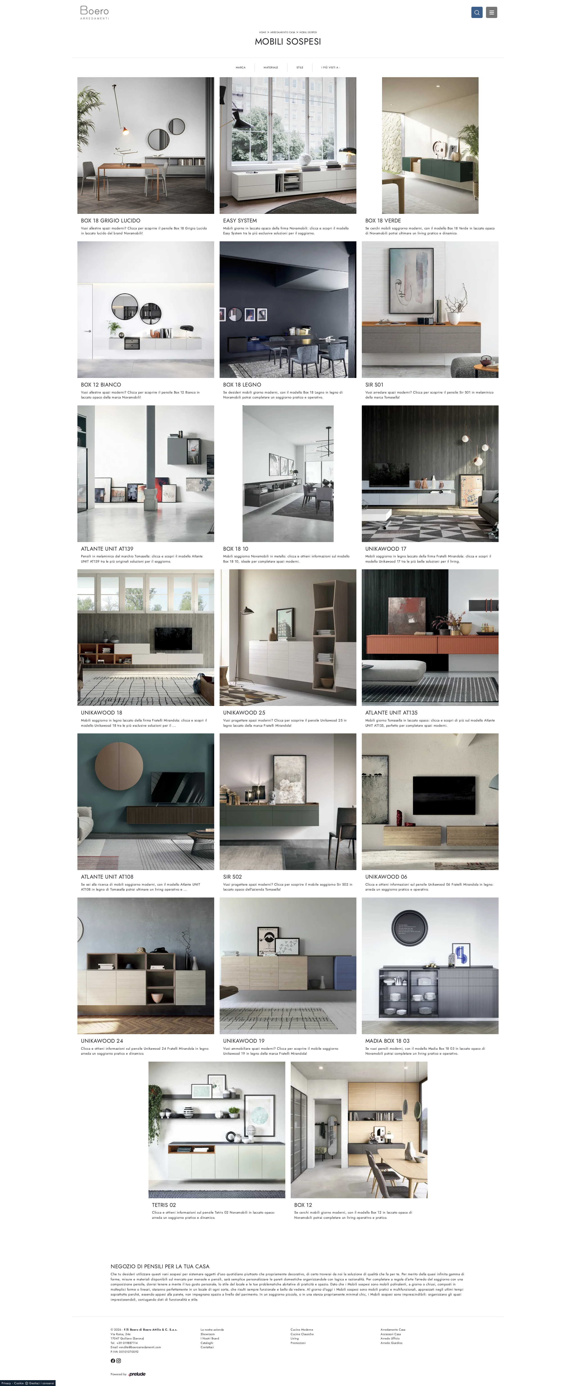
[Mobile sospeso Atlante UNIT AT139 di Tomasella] (145, 473)
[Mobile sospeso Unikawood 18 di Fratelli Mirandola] (145, 637)
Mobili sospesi (308, 32)
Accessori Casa (391, 1334)
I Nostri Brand (210, 1338)
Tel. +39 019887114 (124, 1343)
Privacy (6, 1383)
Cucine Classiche (302, 1334)
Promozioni (298, 1343)
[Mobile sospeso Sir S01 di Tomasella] (430, 309)
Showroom (208, 1334)
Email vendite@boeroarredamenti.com (136, 1347)
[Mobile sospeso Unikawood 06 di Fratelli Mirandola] (430, 801)
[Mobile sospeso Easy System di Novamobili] (288, 145)
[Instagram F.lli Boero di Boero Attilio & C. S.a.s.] (118, 1360)
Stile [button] (300, 68)
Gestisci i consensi (41, 1383)
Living (295, 1338)
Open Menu (491, 12)
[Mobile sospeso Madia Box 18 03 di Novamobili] (430, 966)
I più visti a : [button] (331, 68)
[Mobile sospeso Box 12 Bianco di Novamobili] (145, 309)
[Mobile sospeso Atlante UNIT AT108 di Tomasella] (145, 801)
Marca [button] (241, 68)
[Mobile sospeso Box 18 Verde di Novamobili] (430, 145)
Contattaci (207, 1347)
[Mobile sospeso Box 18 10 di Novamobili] (288, 473)
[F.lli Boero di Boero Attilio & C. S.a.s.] (94, 13)
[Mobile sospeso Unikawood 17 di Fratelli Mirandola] (430, 473)
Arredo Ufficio (390, 1338)
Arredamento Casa (282, 32)
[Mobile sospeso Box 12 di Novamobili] (359, 1130)
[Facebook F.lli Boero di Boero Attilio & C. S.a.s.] (113, 1360)
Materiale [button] (271, 68)
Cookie (19, 1383)
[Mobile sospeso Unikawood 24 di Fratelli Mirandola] (145, 966)
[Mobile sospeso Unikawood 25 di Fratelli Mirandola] (288, 637)
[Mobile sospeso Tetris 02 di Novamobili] (216, 1130)
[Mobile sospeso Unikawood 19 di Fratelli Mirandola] (288, 966)
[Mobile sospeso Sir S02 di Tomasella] (288, 801)
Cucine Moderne (302, 1329)
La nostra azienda (212, 1329)
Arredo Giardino (392, 1343)
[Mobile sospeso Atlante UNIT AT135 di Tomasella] (430, 637)
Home (262, 32)
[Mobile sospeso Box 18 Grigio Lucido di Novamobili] (145, 145)
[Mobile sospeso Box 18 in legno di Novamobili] (288, 309)
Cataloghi (207, 1343)
